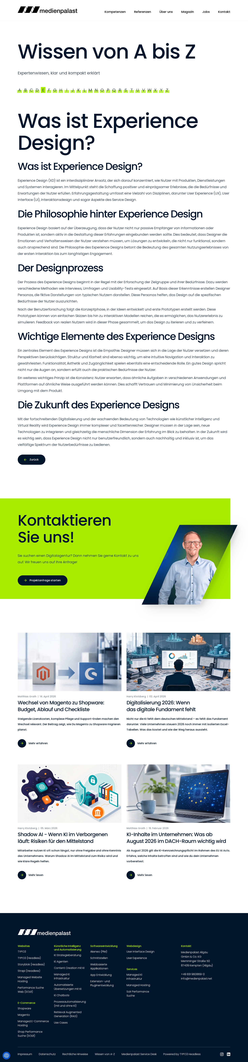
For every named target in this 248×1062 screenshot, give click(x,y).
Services (132, 969)
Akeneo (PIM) (98, 952)
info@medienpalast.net (196, 979)
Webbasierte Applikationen (99, 966)
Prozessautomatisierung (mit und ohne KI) (70, 1004)
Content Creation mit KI (69, 968)
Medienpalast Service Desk (139, 1054)
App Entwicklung (101, 975)
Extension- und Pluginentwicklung (102, 983)
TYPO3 (22, 952)
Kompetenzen (115, 12)
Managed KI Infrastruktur (62, 976)
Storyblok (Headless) (31, 964)
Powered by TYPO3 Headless (182, 1054)
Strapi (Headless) (29, 971)
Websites (24, 946)
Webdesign (134, 946)
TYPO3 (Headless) (29, 958)
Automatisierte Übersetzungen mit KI (67, 987)
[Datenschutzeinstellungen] (6, 1055)
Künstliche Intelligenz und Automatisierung (67, 948)
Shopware (24, 1008)
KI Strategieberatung (67, 955)
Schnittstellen (99, 958)
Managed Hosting (138, 985)
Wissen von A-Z (105, 1054)
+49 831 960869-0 (193, 974)
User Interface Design (140, 952)
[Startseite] (47, 10)
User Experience (137, 958)
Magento (24, 1015)
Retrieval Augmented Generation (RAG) (67, 1014)
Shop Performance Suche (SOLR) (30, 1034)
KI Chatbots (61, 995)
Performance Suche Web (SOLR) (31, 990)
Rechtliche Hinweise (75, 1054)
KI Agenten (61, 961)
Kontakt (186, 946)
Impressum (25, 1054)
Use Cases (61, 1023)
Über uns (166, 12)
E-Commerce (26, 1003)
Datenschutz (47, 1054)
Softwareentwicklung (104, 946)
